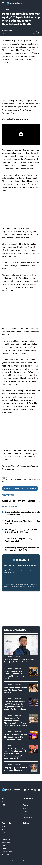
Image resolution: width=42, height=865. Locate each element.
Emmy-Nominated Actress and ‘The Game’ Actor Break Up (15, 689)
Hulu (24, 814)
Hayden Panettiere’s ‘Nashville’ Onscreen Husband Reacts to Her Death (14, 674)
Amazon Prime (28, 817)
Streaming (28, 798)
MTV (3, 826)
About (4, 845)
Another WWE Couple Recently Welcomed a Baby (18, 539)
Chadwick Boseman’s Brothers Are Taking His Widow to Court (19, 660)
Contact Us (6, 839)
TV (3, 798)
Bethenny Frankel (10, 113)
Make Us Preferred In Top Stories (19, 488)
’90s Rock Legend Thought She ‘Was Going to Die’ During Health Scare (15, 737)
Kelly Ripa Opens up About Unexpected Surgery (15, 768)
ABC (3, 802)
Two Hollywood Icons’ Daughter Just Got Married (22, 522)
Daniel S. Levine (8, 30)
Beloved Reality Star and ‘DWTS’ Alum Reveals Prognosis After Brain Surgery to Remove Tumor (15, 705)
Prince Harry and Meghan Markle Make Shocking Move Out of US (22, 548)
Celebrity (6, 10)
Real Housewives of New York (15, 110)
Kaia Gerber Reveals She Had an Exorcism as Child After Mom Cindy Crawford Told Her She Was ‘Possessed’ (15, 753)
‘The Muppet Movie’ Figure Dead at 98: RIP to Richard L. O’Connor (21, 531)
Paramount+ (27, 802)
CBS (3, 808)
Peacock (26, 805)
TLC (3, 830)
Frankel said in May (18, 371)
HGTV (4, 833)
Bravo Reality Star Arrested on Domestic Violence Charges (22, 513)
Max (24, 808)
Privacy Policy (30, 586)
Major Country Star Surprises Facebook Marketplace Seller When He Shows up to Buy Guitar (15, 721)
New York (17, 480)
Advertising (6, 842)
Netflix (25, 811)
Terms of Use (9, 586)
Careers (4, 848)
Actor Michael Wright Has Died (18, 500)
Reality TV (6, 823)
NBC (3, 805)
